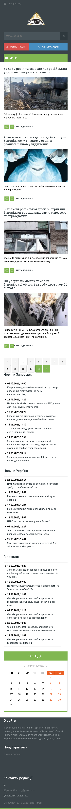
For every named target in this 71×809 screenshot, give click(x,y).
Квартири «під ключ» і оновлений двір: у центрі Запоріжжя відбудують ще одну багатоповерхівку (32, 391)
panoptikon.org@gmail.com (20, 790)
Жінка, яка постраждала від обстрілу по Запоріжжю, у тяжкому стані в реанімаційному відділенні (35, 140)
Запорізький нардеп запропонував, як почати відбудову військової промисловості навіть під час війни (32, 573)
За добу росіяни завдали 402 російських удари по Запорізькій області (35, 70)
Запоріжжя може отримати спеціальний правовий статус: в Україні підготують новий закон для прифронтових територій (31, 444)
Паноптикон (35, 802)
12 (31, 369)
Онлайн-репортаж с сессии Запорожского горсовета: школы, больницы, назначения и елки (31, 602)
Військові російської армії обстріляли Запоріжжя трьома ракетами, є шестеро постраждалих (35, 212)
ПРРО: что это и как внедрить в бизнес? (28, 521)
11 (23, 369)
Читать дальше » (23, 126)
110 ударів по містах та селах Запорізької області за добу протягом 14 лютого (35, 284)
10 (15, 369)
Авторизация (50, 46)
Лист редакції (14, 3)
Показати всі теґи (12, 754)
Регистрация (18, 46)
